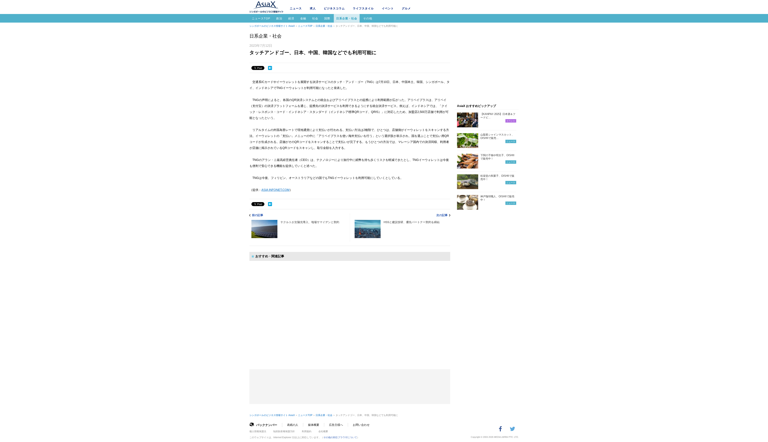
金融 (303, 18)
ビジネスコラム (334, 8)
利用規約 (306, 431)
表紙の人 (292, 424)
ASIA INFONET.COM (275, 190)
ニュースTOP (261, 18)
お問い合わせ (361, 424)
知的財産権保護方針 (284, 431)
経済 (291, 18)
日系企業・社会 (346, 18)
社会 (315, 18)
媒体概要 (313, 424)
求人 (313, 8)
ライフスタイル (363, 8)
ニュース (296, 8)
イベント (388, 8)
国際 (327, 18)
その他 (367, 18)
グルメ (406, 8)
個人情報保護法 (257, 431)
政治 (279, 18)
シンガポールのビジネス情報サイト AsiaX (272, 26)
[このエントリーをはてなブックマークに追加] (270, 68)
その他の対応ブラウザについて (340, 437)
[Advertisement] (349, 311)
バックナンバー (266, 425)
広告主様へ (336, 424)
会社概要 (323, 431)
